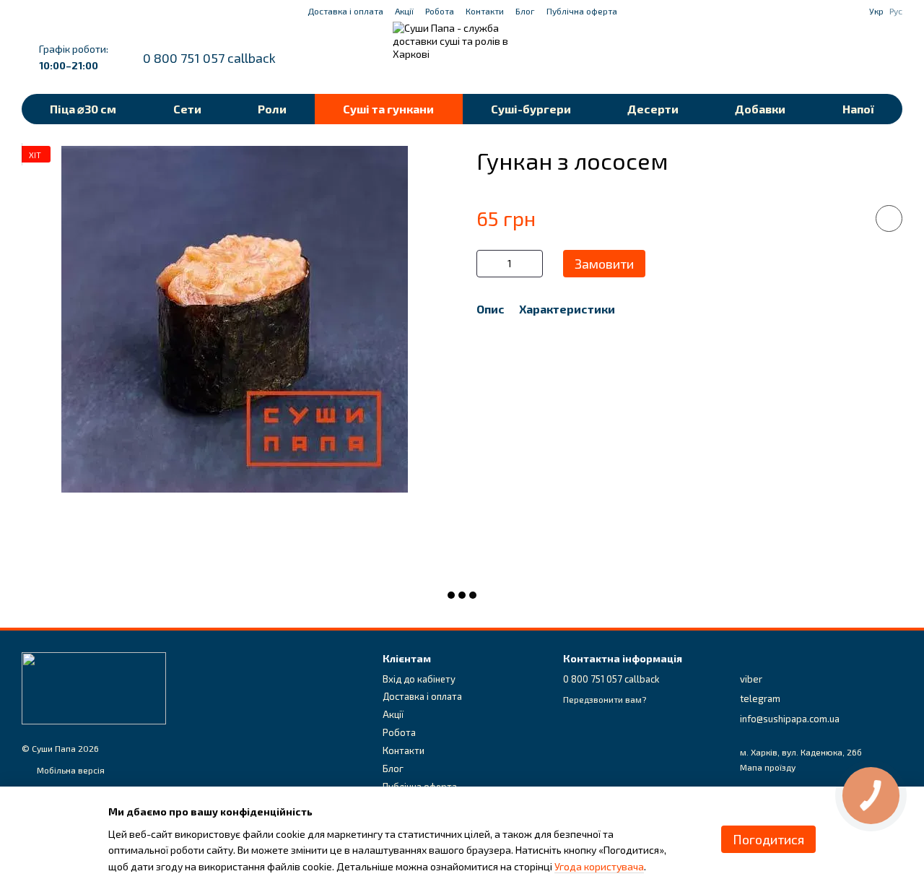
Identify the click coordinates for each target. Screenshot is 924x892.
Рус (895, 11)
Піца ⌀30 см (83, 109)
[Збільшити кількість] (532, 264)
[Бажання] (815, 57)
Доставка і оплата (345, 11)
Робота (439, 11)
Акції (404, 11)
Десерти (653, 109)
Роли (272, 109)
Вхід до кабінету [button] (419, 679)
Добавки (760, 109)
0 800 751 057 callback (209, 57)
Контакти (485, 11)
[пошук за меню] (778, 57)
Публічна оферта (581, 11)
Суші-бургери (531, 109)
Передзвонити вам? (604, 699)
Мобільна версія (70, 770)
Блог (525, 11)
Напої (858, 109)
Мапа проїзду (768, 767)
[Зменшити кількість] (487, 264)
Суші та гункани (388, 109)
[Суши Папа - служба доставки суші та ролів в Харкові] (94, 687)
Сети (187, 109)
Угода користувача (599, 866)
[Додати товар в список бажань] (889, 218)
